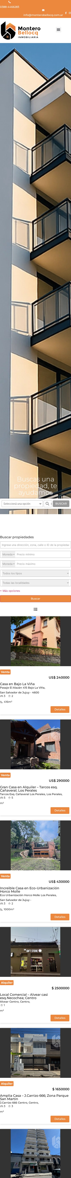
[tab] (35, 609)
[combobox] (22, 503)
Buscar (61, 503)
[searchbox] (20, 504)
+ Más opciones (10, 590)
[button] (58, 29)
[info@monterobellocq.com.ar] (43, 10)
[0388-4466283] (9, 2)
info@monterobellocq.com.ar (43, 15)
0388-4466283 (9, 6)
